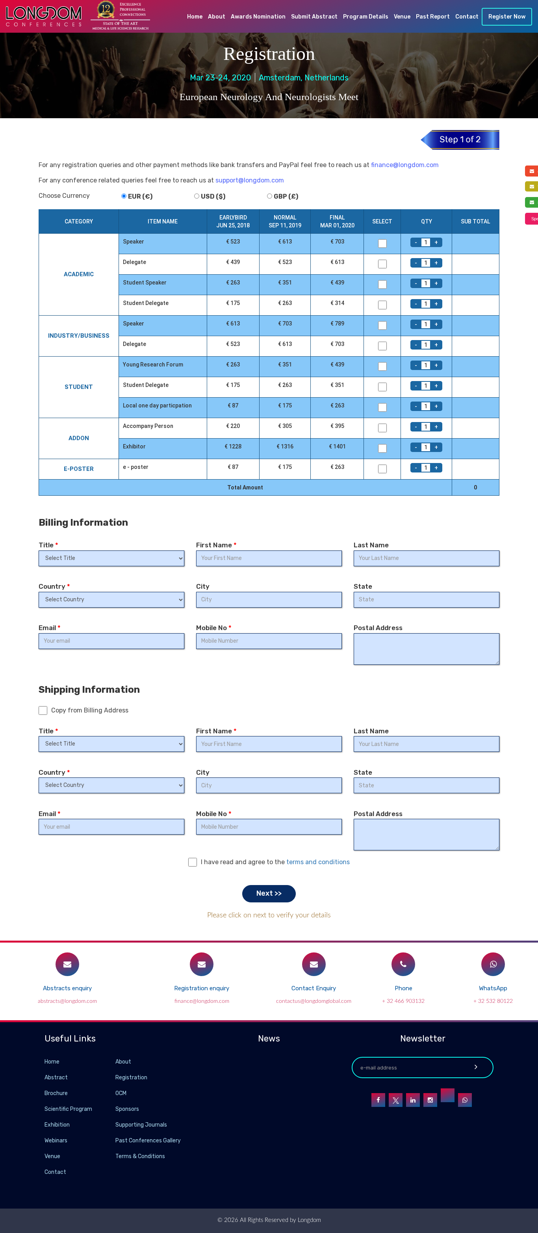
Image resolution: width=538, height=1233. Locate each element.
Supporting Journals (141, 1124)
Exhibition (57, 1124)
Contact (467, 16)
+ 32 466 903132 (403, 1001)
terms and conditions (318, 862)
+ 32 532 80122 (493, 1001)
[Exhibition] (114, 1124)
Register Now (506, 16)
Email (50, 628)
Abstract (56, 1077)
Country (54, 586)
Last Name (371, 545)
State (363, 586)
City (203, 586)
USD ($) (213, 196)
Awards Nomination (258, 16)
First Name (216, 545)
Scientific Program (68, 1109)
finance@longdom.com (405, 165)
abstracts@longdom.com (67, 1001)
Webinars (56, 1140)
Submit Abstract (314, 16)
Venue (402, 16)
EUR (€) (140, 196)
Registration (131, 1077)
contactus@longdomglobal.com (313, 1001)
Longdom (308, 1220)
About (216, 16)
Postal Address (378, 628)
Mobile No (214, 628)
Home (194, 16)
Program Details (365, 16)
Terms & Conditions (140, 1156)
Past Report (433, 16)
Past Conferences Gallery (148, 1140)
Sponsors (127, 1109)
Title (48, 545)
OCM (120, 1093)
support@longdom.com (249, 180)
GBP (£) (286, 196)
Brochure (56, 1093)
